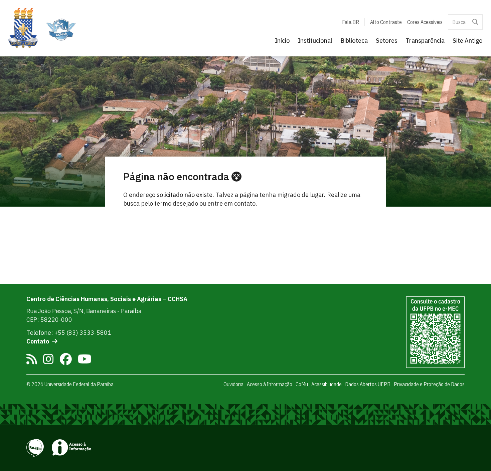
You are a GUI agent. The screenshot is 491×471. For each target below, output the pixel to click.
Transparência (425, 40)
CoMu (302, 384)
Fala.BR (350, 22)
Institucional (315, 40)
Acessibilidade (326, 384)
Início (282, 40)
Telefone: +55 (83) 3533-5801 (68, 332)
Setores (386, 40)
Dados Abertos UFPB (367, 384)
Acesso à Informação (269, 384)
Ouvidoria (233, 384)
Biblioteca (354, 40)
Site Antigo (468, 40)
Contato (37, 341)
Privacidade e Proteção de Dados (429, 384)
